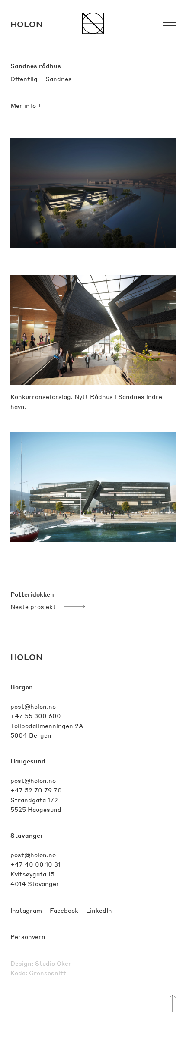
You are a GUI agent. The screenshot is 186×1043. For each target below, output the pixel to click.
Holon (26, 24)
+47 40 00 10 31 (35, 864)
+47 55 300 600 (35, 715)
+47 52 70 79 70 (36, 790)
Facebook (64, 910)
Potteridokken (32, 594)
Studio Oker (53, 963)
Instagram (26, 910)
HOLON (26, 657)
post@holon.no (33, 706)
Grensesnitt (47, 973)
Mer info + (26, 105)
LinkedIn (99, 910)
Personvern (27, 936)
